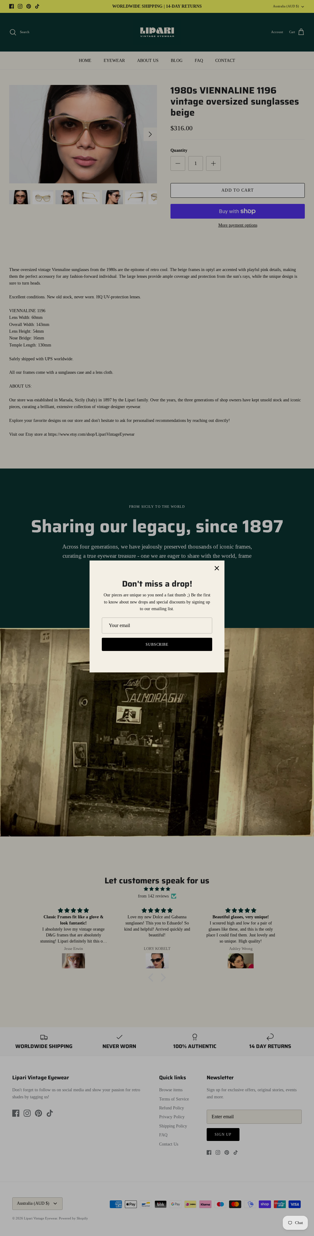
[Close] (217, 568)
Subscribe (157, 644)
